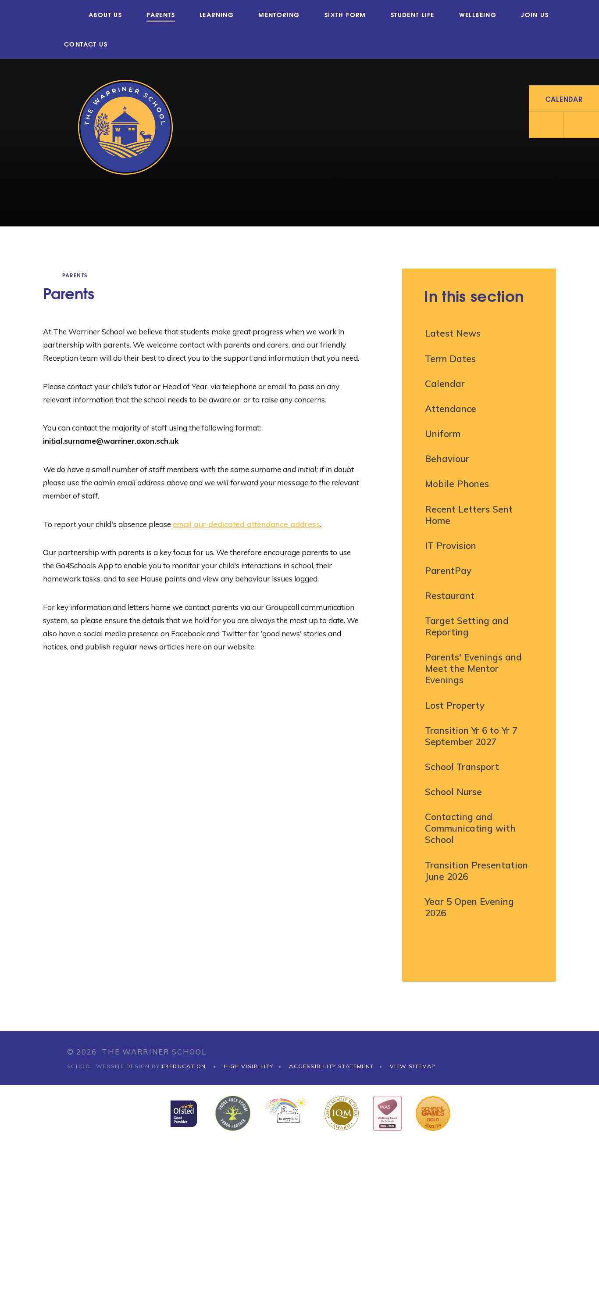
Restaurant (449, 595)
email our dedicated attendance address (246, 524)
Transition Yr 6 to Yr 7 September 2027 (471, 736)
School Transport (462, 766)
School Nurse (453, 791)
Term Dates (450, 358)
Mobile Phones (457, 483)
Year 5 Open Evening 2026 (469, 907)
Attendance (450, 408)
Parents (75, 275)
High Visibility (248, 1066)
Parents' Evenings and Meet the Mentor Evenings (473, 668)
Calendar (445, 383)
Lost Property (455, 705)
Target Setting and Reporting (467, 626)
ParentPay (448, 570)
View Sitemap (413, 1066)
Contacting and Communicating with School (470, 828)
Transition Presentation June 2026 (476, 870)
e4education (184, 1066)
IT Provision (450, 545)
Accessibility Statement (331, 1066)
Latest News (453, 333)
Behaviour (447, 458)
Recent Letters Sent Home (469, 514)
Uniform (442, 433)
